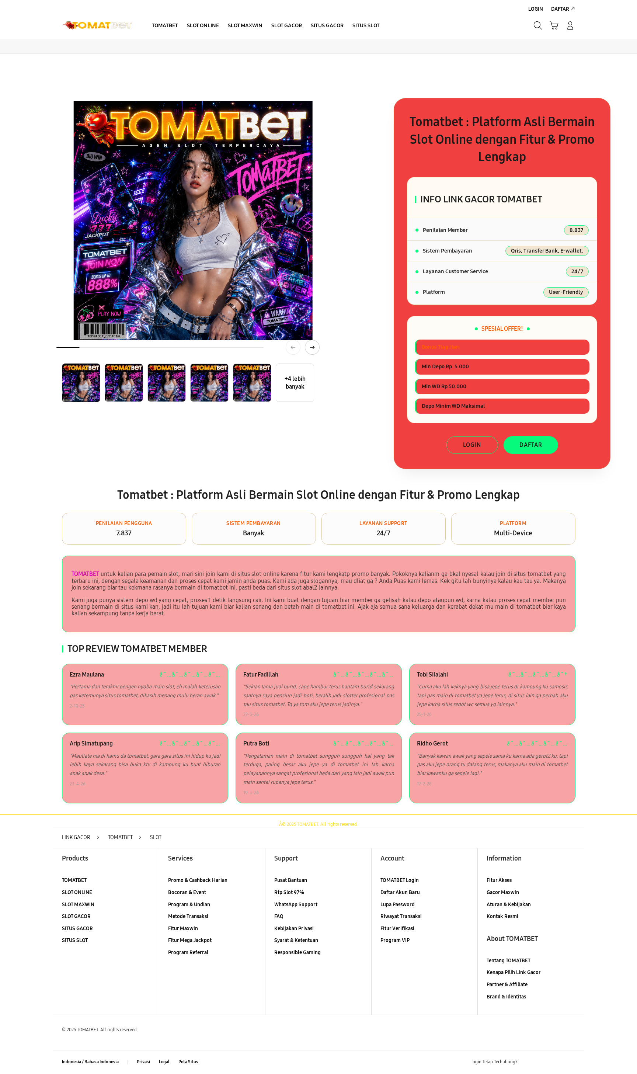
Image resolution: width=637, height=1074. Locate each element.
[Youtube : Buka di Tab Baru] (570, 1062)
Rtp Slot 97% (289, 892)
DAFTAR (530, 444)
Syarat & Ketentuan (296, 940)
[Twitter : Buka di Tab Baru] (541, 1062)
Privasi (143, 1061)
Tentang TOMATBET (508, 960)
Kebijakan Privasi (294, 928)
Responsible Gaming (297, 952)
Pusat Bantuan (290, 880)
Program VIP (395, 940)
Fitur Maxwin (183, 928)
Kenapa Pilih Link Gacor (514, 972)
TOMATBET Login (399, 880)
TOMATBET (85, 573)
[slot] (97, 25)
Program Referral (188, 952)
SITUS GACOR (77, 928)
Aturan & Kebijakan (509, 904)
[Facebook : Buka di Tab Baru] (527, 1062)
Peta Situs (188, 1061)
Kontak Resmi (502, 916)
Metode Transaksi (188, 916)
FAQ (278, 916)
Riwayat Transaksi (401, 916)
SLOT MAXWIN (78, 904)
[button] (554, 25)
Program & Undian (189, 904)
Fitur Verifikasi (397, 928)
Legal (164, 1061)
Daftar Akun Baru (400, 892)
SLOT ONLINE (77, 892)
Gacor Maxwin (503, 892)
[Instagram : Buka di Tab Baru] (556, 1062)
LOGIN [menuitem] (535, 9)
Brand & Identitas (506, 997)
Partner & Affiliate (507, 984)
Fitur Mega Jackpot (190, 940)
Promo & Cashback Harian (197, 880)
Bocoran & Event (187, 892)
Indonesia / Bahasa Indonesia (90, 1061)
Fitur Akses (499, 880)
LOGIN (472, 444)
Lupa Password (397, 904)
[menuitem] (164, 26)
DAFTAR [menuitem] (560, 9)
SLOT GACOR (76, 916)
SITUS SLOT (75, 940)
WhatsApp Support (295, 904)
